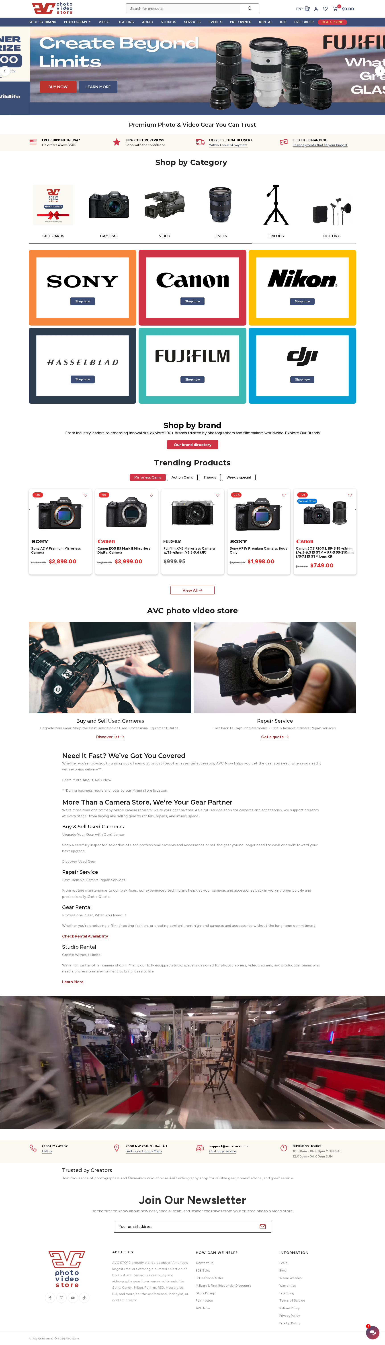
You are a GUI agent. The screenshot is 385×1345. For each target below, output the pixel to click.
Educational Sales (209, 1278)
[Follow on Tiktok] (84, 1298)
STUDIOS (168, 22)
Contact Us (204, 1263)
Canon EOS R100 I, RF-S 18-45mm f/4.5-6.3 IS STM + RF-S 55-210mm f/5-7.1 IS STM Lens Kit (324, 552)
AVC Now (203, 1308)
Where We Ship (290, 1278)
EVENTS (215, 22)
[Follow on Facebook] (50, 1298)
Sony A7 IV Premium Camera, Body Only (258, 550)
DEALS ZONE (332, 22)
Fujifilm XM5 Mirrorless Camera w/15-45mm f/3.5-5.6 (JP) (189, 550)
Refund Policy (289, 1308)
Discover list (107, 736)
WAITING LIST (295, 92)
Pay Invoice (204, 1300)
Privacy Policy (289, 1316)
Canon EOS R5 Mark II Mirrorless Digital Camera (123, 550)
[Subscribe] (262, 1226)
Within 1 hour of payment (228, 145)
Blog (282, 1270)
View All (190, 590)
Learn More (73, 981)
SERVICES (192, 22)
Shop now (82, 301)
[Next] (380, 71)
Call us (47, 1151)
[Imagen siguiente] (86, 513)
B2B (283, 22)
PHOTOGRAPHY (77, 22)
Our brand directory (192, 444)
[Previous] (5, 71)
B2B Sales (203, 1270)
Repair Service (275, 721)
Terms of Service (292, 1300)
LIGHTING (125, 22)
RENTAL (265, 22)
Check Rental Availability (85, 936)
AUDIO (147, 22)
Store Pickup (205, 1293)
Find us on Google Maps (144, 1151)
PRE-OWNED (241, 22)
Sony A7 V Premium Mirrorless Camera (56, 550)
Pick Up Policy (289, 1323)
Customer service (222, 1151)
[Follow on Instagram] (61, 1298)
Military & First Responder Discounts (223, 1286)
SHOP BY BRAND (42, 22)
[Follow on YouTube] (73, 1298)
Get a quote (272, 736)
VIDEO (104, 22)
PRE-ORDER (304, 22)
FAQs (283, 1263)
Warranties (287, 1286)
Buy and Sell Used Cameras (110, 721)
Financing (286, 1293)
